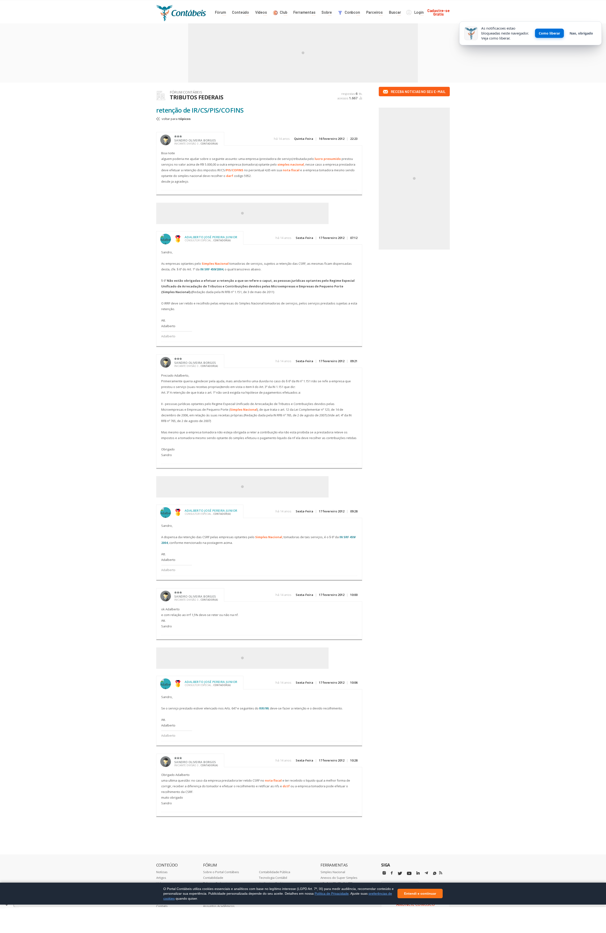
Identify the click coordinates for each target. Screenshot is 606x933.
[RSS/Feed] (441, 873)
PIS (228, 170)
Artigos (161, 878)
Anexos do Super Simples (339, 878)
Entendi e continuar (420, 894)
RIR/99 (263, 708)
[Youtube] (409, 873)
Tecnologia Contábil (273, 878)
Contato (162, 906)
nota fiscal (291, 170)
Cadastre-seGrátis (438, 12)
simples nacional (290, 164)
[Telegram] (426, 873)
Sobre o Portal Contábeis (221, 872)
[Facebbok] (391, 873)
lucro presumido (328, 159)
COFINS (237, 170)
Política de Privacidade (332, 893)
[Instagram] (384, 873)
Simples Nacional (215, 263)
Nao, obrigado (581, 33)
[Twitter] (399, 873)
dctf (286, 786)
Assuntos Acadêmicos (219, 906)
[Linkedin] (418, 873)
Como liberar (549, 33)
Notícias (162, 872)
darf (229, 176)
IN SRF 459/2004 (211, 269)
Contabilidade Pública (274, 872)
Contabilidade (213, 878)
